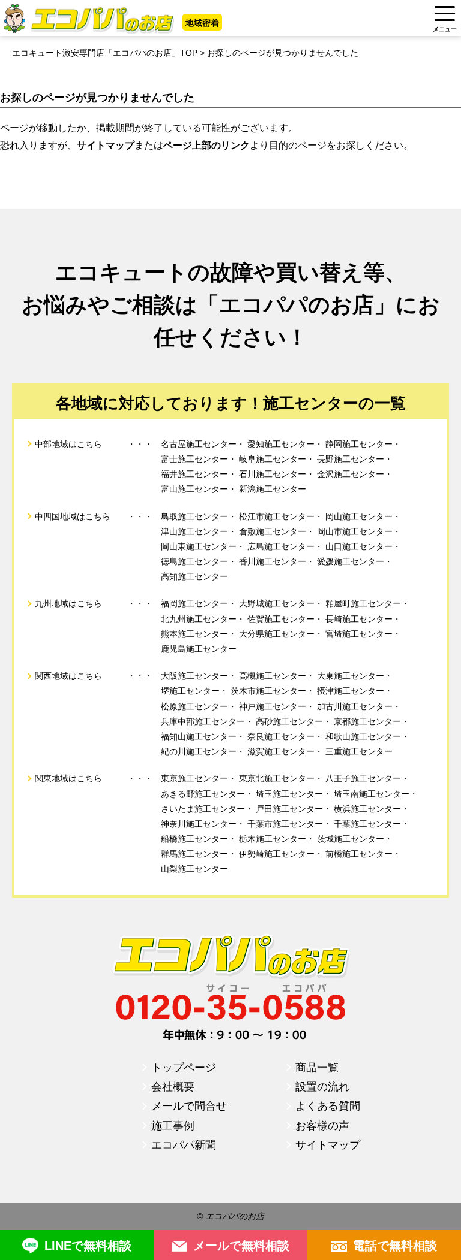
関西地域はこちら (68, 676)
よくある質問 (327, 1106)
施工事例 (172, 1126)
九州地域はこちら (68, 603)
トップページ (183, 1068)
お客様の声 (322, 1126)
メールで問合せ (189, 1106)
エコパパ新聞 (183, 1145)
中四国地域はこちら (72, 516)
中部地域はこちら (68, 444)
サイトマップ (327, 1145)
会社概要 (172, 1087)
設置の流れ (322, 1087)
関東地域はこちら (68, 778)
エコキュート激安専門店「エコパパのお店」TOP (104, 53)
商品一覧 (317, 1068)
